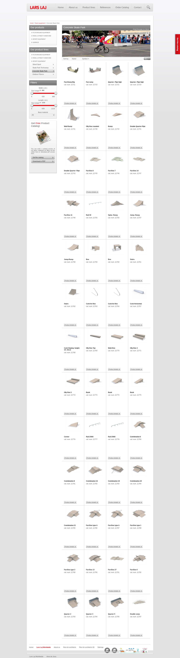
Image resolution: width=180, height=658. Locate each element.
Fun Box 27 (112, 570)
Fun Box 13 (90, 570)
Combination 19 (114, 481)
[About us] (73, 7)
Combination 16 (92, 481)
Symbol (85, 59)
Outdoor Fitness (38, 74)
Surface (36, 42)
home (31, 23)
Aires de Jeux (51, 656)
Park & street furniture (42, 36)
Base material (43, 112)
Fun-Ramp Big (69, 82)
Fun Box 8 (90, 171)
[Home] (60, 7)
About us (57, 647)
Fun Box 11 (68, 215)
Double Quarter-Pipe (137, 126)
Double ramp (135, 614)
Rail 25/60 (89, 437)
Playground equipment (41, 32)
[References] (105, 7)
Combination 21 (70, 525)
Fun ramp (89, 82)
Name (74, 59)
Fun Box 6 (134, 570)
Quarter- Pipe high (115, 82)
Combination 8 (69, 481)
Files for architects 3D (86, 647)
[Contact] (138, 7)
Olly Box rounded (92, 126)
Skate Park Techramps (41, 68)
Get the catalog (38, 157)
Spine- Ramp (113, 215)
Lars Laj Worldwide (44, 647)
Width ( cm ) (43, 88)
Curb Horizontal (136, 304)
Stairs (132, 259)
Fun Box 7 (112, 171)
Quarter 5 (111, 614)
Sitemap (100, 647)
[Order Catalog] (122, 7)
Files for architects (69, 647)
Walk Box (111, 348)
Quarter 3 (89, 614)
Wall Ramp (68, 126)
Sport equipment (40, 23)
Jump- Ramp (135, 215)
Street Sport (37, 64)
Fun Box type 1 (135, 525)
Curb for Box (91, 304)
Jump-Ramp (68, 259)
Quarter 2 (67, 614)
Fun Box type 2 (69, 570)
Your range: (35, 91)
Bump (110, 126)
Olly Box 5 (68, 392)
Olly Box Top (90, 348)
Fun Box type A (92, 525)
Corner (66, 437)
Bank (88, 392)
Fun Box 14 (134, 171)
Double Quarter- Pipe (72, 171)
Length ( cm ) (43, 100)
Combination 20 (136, 481)
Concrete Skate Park (40, 71)
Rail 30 (88, 215)
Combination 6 (135, 437)
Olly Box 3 (134, 348)
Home (31, 647)
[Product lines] (89, 7)
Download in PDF (39, 161)
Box (87, 259)
